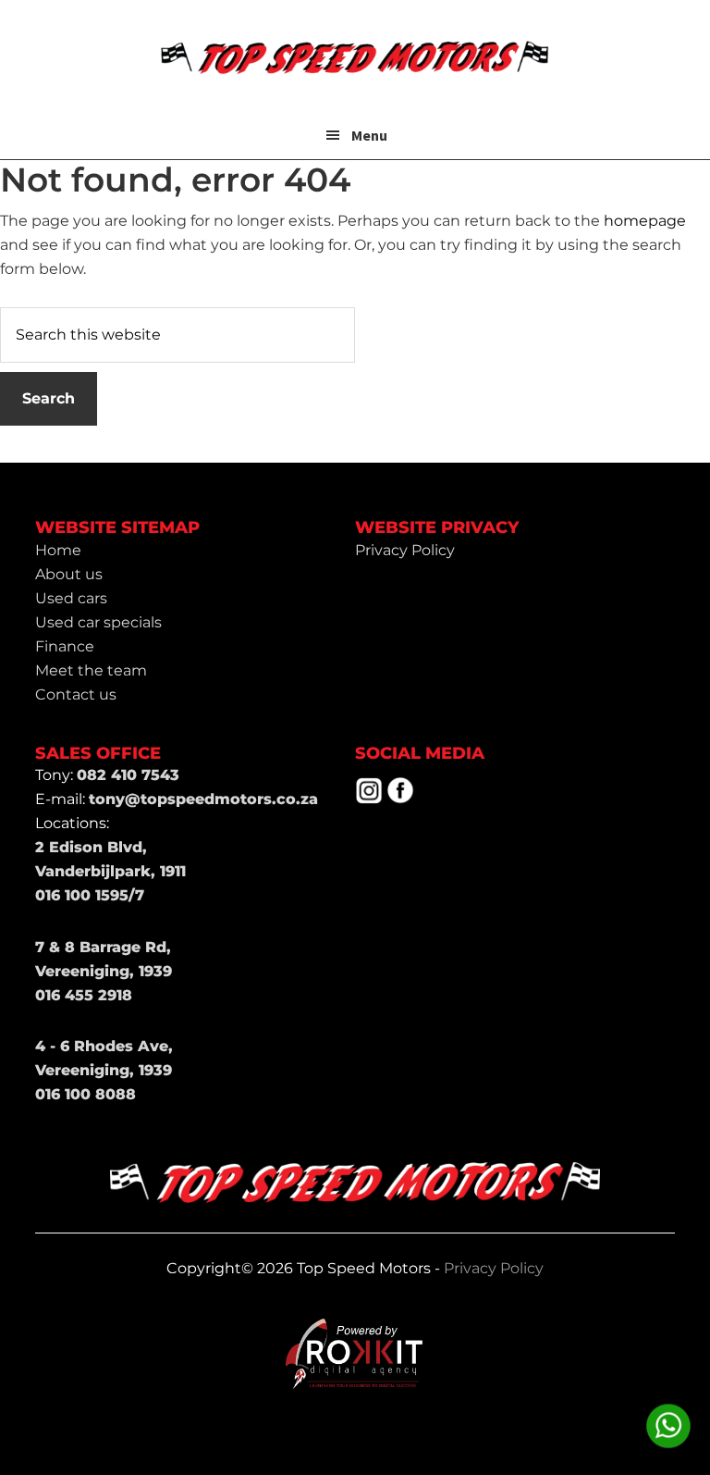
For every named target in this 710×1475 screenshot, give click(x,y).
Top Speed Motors (355, 55)
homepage (645, 220)
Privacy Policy (494, 1268)
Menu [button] (369, 135)
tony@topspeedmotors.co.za (203, 799)
